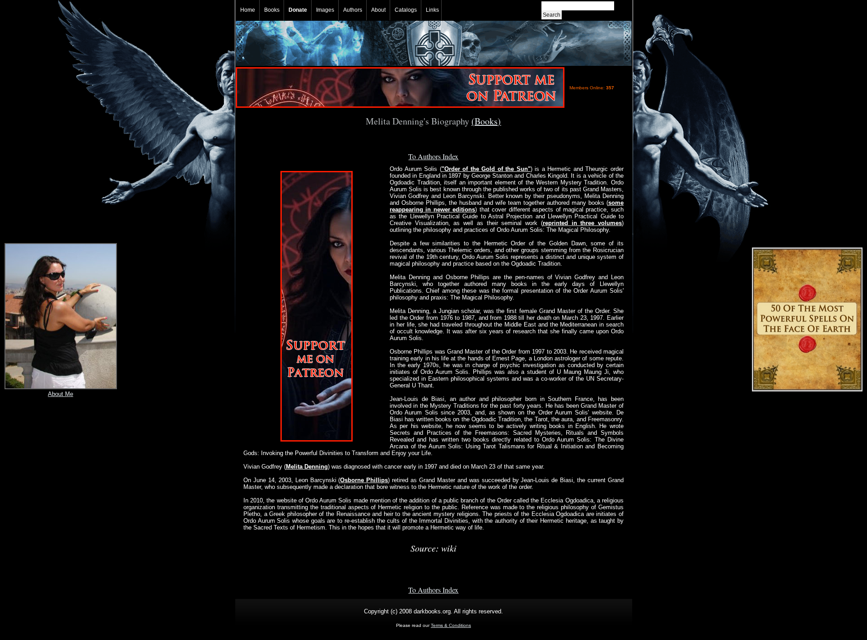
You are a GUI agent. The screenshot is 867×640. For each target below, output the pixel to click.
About (378, 10)
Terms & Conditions (451, 625)
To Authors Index (433, 156)
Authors (352, 10)
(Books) (486, 121)
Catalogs (406, 10)
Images (325, 10)
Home (247, 10)
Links (432, 10)
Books (272, 10)
